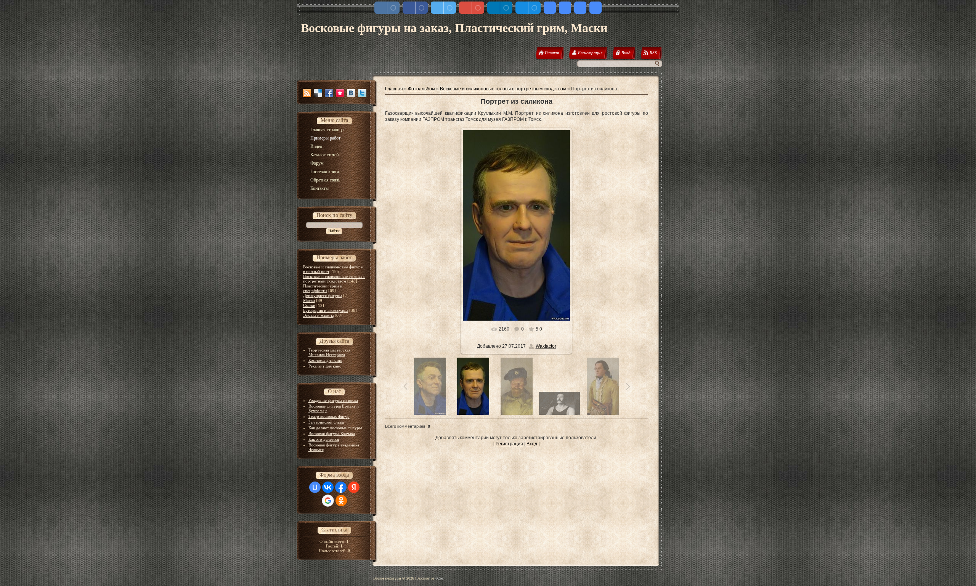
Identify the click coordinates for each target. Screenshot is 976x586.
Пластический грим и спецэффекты (322, 288)
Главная (394, 89)
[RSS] (307, 93)
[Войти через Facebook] (341, 487)
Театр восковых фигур (329, 416)
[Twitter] (362, 93)
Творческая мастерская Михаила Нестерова (329, 352)
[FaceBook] (329, 93)
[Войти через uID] (315, 487)
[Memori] (340, 93)
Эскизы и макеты (318, 315)
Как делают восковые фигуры (335, 427)
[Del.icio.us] (318, 93)
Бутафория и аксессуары (325, 310)
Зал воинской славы (326, 422)
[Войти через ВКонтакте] (328, 487)
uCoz (439, 578)
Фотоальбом (421, 89)
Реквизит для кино (325, 366)
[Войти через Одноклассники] (341, 500)
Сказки (309, 305)
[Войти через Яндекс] (354, 487)
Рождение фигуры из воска (333, 400)
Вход (532, 443)
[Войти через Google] (328, 500)
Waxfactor (546, 346)
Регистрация (509, 443)
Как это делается (323, 439)
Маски (309, 300)
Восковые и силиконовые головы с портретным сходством (334, 278)
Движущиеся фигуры (322, 295)
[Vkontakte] (351, 93)
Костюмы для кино (325, 360)
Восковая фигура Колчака (331, 433)
